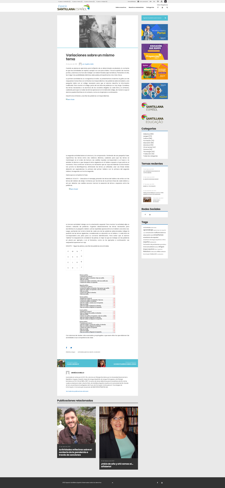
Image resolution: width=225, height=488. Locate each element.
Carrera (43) (147, 149)
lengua (161, 247)
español (146, 242)
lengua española (148, 249)
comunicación (150, 232)
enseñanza (158, 235)
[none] (158, 1)
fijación (91, 352)
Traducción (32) (148, 154)
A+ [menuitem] (151, 1)
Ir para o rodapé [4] (101, 1)
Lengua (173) (147, 136)
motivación (154, 251)
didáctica (163, 232)
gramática (163, 244)
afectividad (153, 227)
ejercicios (86, 352)
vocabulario (97, 352)
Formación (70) (148, 141)
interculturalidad (148, 247)
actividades (81, 352)
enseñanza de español (150, 237)
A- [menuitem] (154, 1)
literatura (146, 251)
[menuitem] (77, 1)
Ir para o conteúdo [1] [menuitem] (64, 1)
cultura (157, 232)
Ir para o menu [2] (77, 1)
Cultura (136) (147, 138)
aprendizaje (148, 230)
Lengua (73, 352)
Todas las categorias (150, 156)
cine (144, 232)
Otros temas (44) (149, 147)
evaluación (153, 242)
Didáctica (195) (148, 134)
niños (158, 251)
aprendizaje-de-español (159, 230)
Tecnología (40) (149, 152)
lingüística (160, 249)
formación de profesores (151, 244)
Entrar (158, 5)
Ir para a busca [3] (89, 1)
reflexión (163, 251)
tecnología (146, 254)
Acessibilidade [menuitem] (132, 1)
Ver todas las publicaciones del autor (77, 391)
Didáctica (68, 352)
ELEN (152, 235)
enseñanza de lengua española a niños (154, 239)
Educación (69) (148, 143)
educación (146, 235)
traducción (153, 254)
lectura (156, 247)
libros (156, 249)
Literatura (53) (148, 145)
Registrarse (164, 5)
